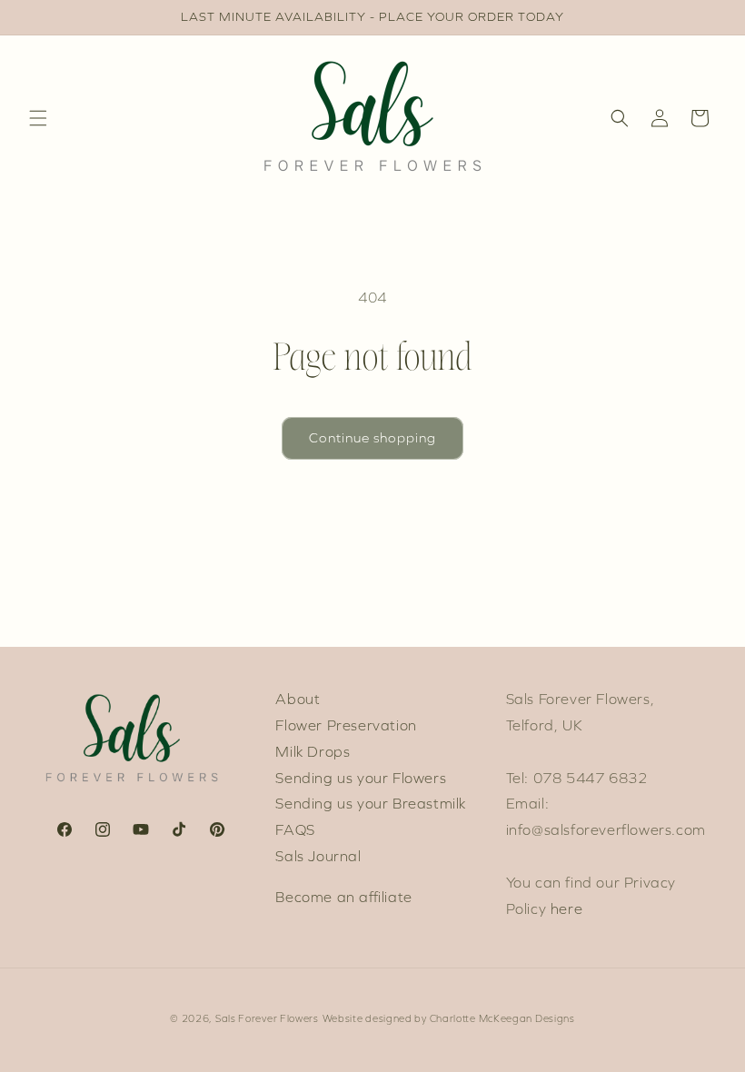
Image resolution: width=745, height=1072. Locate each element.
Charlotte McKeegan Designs (502, 1019)
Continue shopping (372, 438)
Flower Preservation (345, 725)
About (297, 699)
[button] (38, 118)
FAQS (294, 830)
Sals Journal (318, 856)
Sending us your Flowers (360, 778)
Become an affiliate (343, 897)
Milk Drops (312, 751)
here (566, 909)
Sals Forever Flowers (267, 1019)
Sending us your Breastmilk (370, 803)
